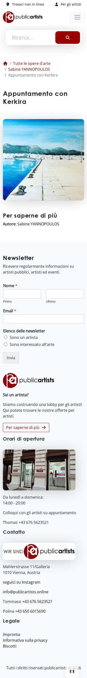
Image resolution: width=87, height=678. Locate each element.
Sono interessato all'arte (32, 344)
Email (9, 310)
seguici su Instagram (21, 582)
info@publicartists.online (25, 591)
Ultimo (51, 301)
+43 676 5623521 (37, 601)
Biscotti (9, 646)
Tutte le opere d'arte (32, 63)
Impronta (11, 634)
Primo (7, 301)
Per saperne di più (23, 427)
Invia (11, 357)
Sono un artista (24, 337)
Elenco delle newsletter (24, 331)
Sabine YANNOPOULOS (29, 69)
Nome (10, 285)
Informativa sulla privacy (25, 640)
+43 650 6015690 (30, 611)
